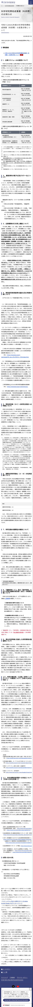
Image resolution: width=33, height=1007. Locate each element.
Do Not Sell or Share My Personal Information (12, 980)
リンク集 (5, 972)
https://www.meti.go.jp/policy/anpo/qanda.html (18, 830)
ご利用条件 (12, 977)
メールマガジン (6, 969)
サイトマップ (4, 977)
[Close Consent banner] (30, 989)
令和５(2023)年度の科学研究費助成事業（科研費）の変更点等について (17, 54)
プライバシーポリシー (22, 977)
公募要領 (7, 598)
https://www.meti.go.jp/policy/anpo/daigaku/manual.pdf (17, 839)
